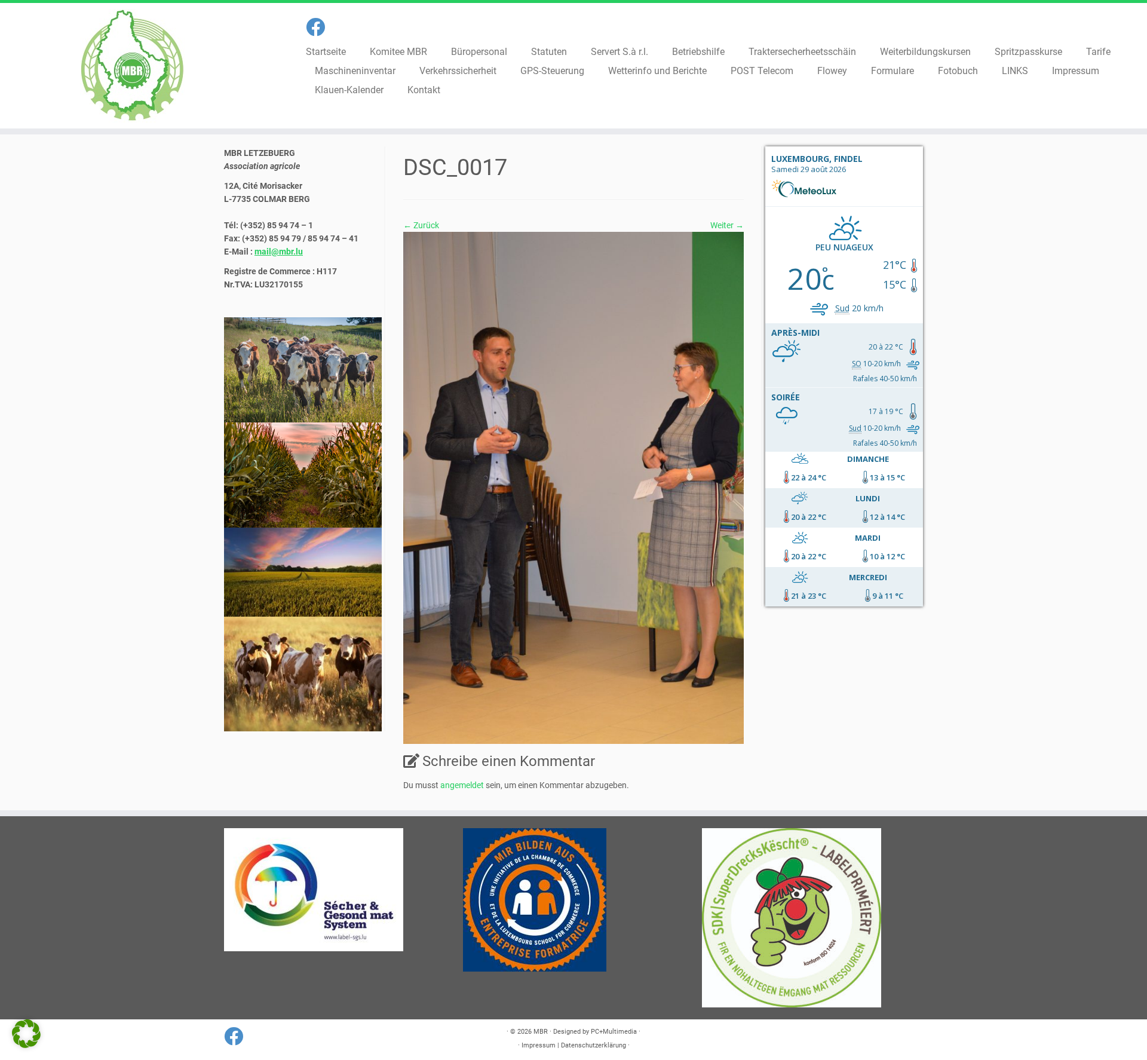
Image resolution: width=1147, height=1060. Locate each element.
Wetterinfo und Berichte (657, 70)
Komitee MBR (398, 51)
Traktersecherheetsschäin (802, 51)
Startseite (326, 51)
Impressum (1075, 70)
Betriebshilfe (698, 51)
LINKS (1015, 70)
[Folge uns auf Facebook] (319, 27)
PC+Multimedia (614, 1032)
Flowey (832, 70)
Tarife (1098, 51)
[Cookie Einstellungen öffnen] (26, 1045)
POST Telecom (762, 70)
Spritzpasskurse (1028, 51)
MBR (540, 1032)
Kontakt (423, 90)
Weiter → (727, 225)
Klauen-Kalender (349, 90)
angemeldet (462, 785)
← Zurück (421, 225)
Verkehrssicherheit (457, 70)
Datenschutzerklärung (593, 1045)
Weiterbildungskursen (925, 51)
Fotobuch (958, 70)
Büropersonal (479, 51)
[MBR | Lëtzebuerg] (132, 65)
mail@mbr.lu (278, 251)
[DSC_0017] (573, 487)
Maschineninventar (355, 70)
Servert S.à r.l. (619, 51)
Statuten (549, 51)
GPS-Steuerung (552, 70)
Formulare (892, 70)
